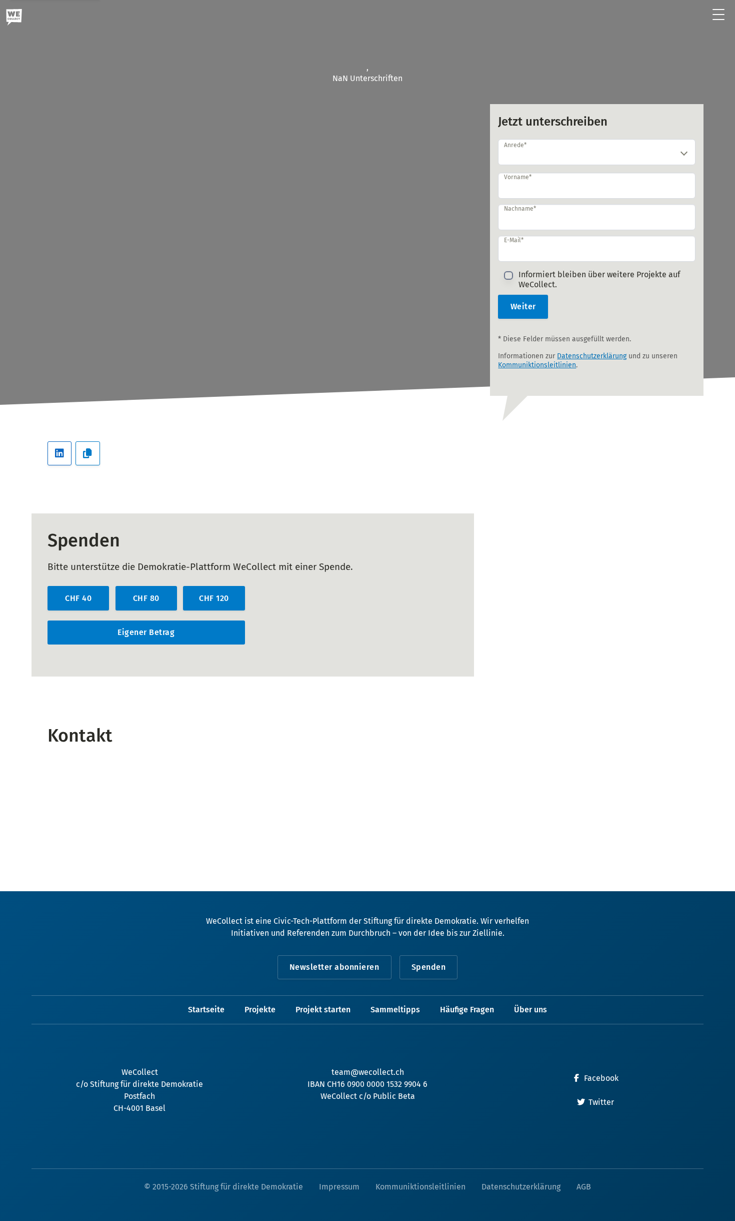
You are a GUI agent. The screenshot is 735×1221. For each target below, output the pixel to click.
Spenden (429, 967)
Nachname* (520, 208)
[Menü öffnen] (718, 15)
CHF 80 (146, 598)
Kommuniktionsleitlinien (537, 365)
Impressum (339, 1186)
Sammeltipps (395, 1009)
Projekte (260, 1009)
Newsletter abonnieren (335, 967)
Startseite (206, 1009)
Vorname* (518, 177)
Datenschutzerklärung (591, 356)
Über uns (530, 1009)
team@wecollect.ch (368, 1072)
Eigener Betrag (146, 632)
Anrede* (515, 145)
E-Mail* (514, 240)
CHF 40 (78, 598)
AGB (583, 1186)
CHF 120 (214, 598)
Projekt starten (323, 1009)
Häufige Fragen (467, 1009)
